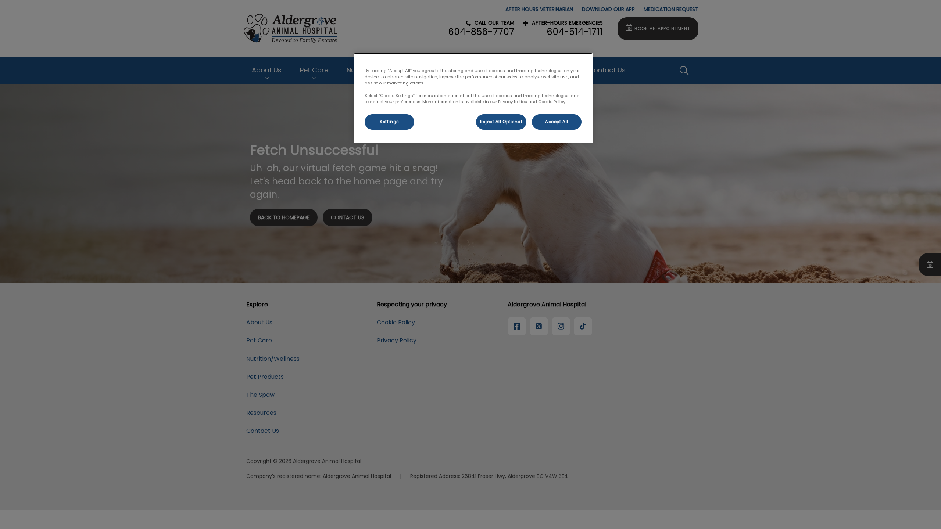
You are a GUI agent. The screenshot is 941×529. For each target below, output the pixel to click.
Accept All (556, 122)
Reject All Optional (501, 122)
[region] (473, 98)
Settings (389, 122)
